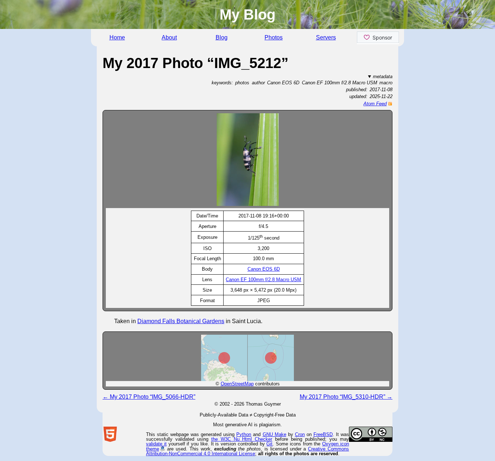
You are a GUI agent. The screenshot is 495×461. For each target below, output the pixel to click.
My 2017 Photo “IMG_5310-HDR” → (346, 397)
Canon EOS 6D (264, 269)
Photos (274, 37)
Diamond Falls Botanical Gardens (180, 321)
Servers (326, 37)
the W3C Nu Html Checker (242, 439)
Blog (222, 37)
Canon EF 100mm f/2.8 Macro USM (263, 279)
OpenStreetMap (237, 383)
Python (243, 434)
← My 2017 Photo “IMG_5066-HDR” (149, 397)
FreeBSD (323, 434)
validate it (156, 444)
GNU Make (274, 434)
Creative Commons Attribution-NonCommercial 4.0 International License (247, 451)
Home (117, 37)
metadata (382, 76)
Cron (300, 434)
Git (269, 444)
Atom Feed (375, 103)
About (169, 37)
